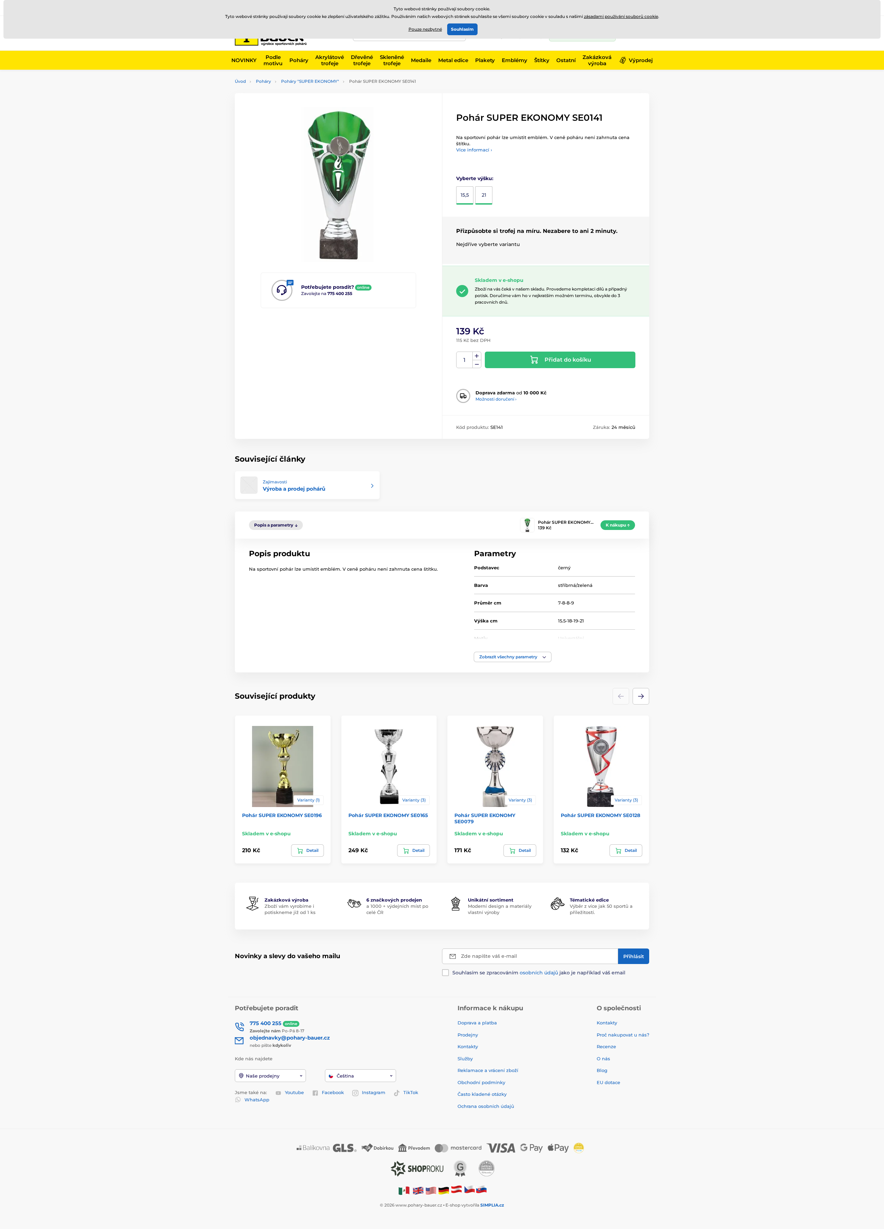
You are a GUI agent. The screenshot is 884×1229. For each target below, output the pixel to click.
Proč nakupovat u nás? (623, 1035)
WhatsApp (256, 1099)
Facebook (333, 1092)
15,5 (465, 195)
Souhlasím (462, 29)
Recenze (606, 1046)
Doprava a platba (477, 1022)
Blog (602, 1070)
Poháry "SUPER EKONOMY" (310, 81)
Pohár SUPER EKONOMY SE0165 (388, 815)
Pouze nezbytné (425, 29)
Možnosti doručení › (496, 399)
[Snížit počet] (477, 364)
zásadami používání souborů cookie (621, 16)
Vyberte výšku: (474, 178)
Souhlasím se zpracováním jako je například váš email (538, 973)
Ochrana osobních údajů (486, 1106)
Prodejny (468, 1035)
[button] (512, 657)
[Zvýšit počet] (477, 356)
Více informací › (474, 150)
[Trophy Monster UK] (418, 1190)
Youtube (294, 1092)
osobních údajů (539, 973)
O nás (603, 1058)
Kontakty (468, 1046)
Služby (465, 1058)
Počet (465, 360)
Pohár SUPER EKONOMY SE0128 (600, 815)
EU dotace (608, 1082)
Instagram (373, 1092)
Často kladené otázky (482, 1094)
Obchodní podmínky (481, 1082)
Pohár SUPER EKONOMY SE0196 (282, 815)
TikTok (410, 1092)
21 (484, 195)
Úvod (240, 81)
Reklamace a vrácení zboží (489, 1070)
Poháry (263, 81)
